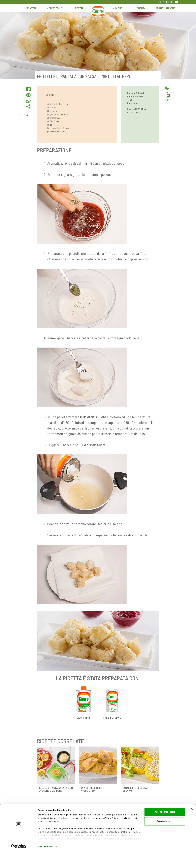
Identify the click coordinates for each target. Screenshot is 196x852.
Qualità (141, 8)
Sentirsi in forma (165, 8)
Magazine (117, 8)
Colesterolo (54, 8)
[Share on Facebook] (28, 89)
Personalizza (163, 821)
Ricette (79, 8)
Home (98, 9)
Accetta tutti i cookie (165, 812)
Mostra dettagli (45, 846)
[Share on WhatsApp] (28, 101)
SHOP (161, 2)
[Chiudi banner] (192, 809)
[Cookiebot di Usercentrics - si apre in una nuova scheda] (18, 846)
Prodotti (30, 8)
